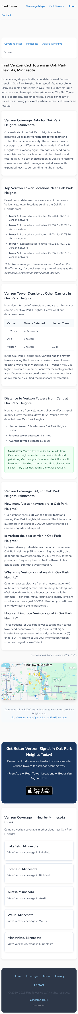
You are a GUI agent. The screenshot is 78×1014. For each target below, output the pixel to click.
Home (18, 976)
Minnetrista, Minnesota (24, 938)
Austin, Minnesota (20, 892)
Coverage (32, 976)
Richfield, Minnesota (22, 869)
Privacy (59, 976)
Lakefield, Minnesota (22, 846)
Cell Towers (56, 6)
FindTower (9, 6)
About (73, 6)
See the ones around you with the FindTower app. (39, 717)
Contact (6, 15)
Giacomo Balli (39, 1000)
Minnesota (32, 43)
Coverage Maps (35, 6)
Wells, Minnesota (20, 915)
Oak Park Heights (52, 43)
